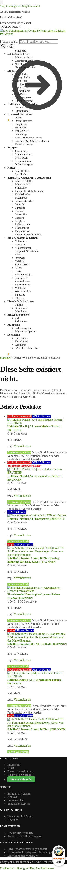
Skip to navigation (10, 6)
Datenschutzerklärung (20, 771)
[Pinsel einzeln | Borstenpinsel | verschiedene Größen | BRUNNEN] (37, 589)
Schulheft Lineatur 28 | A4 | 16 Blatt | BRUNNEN (37, 643)
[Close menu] (1, 2)
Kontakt (12, 797)
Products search (9, 41)
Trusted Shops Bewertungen (24, 836)
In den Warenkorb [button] (18, 541)
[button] (4, 120)
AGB (10, 768)
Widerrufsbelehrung (19, 774)
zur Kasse (13, 53)
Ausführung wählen (19, 452)
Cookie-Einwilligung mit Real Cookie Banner (27, 868)
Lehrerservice (15, 800)
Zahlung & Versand (19, 793)
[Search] (3, 46)
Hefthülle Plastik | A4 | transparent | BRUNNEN (36, 518)
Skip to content (31, 6)
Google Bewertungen (20, 832)
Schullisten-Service (18, 803)
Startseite (5, 357)
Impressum (13, 764)
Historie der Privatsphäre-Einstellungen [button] (30, 852)
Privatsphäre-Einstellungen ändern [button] (27, 849)
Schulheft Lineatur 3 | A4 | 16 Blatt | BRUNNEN (36, 729)
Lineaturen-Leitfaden (19, 816)
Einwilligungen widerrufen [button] (23, 855)
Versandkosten (22, 446)
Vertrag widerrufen (21, 779)
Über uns (12, 819)
